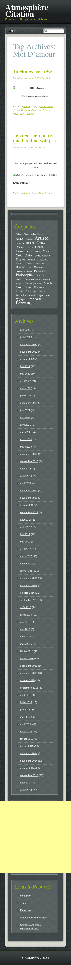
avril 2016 (25, 636)
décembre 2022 (28, 344)
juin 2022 (25, 366)
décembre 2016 (28, 578)
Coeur (39, 246)
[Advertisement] (35, 837)
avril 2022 (25, 381)
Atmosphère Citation (26, 10)
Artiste (41, 237)
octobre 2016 (27, 592)
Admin (48, 78)
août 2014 (25, 782)
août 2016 (25, 607)
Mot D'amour (44, 110)
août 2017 (25, 519)
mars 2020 (26, 439)
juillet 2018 (26, 476)
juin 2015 (25, 709)
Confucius (36, 251)
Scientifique (31, 291)
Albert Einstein (37, 234)
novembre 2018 (28, 454)
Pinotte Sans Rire (29, 928)
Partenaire (39, 270)
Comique (22, 250)
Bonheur (20, 242)
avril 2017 (25, 549)
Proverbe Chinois (32, 279)
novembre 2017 (28, 497)
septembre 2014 (29, 775)
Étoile (34, 110)
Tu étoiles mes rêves (34, 71)
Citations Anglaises (30, 924)
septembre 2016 (29, 600)
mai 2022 (25, 373)
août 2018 (25, 468)
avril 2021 (25, 424)
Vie (47, 295)
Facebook (25, 910)
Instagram (25, 895)
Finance (42, 259)
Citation (30, 247)
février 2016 (26, 651)
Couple (47, 251)
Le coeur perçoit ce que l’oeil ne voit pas (34, 138)
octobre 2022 (27, 359)
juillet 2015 (26, 702)
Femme (31, 259)
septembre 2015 (29, 687)
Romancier (39, 287)
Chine (40, 242)
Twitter (23, 903)
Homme (20, 267)
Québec (28, 287)
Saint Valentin (27, 114)
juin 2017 (25, 534)
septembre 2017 (29, 512)
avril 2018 (25, 483)
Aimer (26, 234)
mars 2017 (26, 556)
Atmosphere (46, 106)
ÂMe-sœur (34, 298)
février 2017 (26, 563)
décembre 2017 (28, 490)
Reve (15, 114)
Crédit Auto (24, 255)
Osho (29, 271)
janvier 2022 (27, 395)
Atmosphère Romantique (33, 917)
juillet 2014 (26, 790)
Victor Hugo (35, 295)
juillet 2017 (26, 527)
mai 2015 (25, 716)
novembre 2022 (28, 351)
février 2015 (26, 738)
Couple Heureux (21, 110)
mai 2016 (25, 629)
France (19, 263)
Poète (19, 279)
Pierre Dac (40, 275)
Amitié (19, 238)
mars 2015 (26, 731)
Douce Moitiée (42, 255)
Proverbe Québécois (33, 283)
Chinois (20, 247)
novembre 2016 (28, 585)
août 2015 (25, 695)
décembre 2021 (28, 402)
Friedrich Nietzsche (35, 263)
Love (30, 267)
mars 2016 (26, 643)
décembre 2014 (28, 753)
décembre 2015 (28, 665)
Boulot (30, 243)
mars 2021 (26, 432)
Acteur (18, 234)
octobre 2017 (27, 505)
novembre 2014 (28, 760)
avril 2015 (25, 724)
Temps (42, 291)
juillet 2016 (26, 614)
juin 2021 (25, 410)
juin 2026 (25, 329)
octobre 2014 (27, 768)
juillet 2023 (26, 337)
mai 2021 (25, 417)
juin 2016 (25, 622)
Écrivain (23, 302)
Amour (26, 106)
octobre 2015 (27, 680)
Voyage (20, 299)
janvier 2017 (27, 570)
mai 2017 (25, 541)
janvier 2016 (27, 658)
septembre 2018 (29, 461)
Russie (19, 291)
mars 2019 (26, 446)
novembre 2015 (28, 673)
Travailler (21, 295)
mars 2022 (26, 388)
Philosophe (24, 274)
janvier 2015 (27, 746)
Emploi (20, 259)
